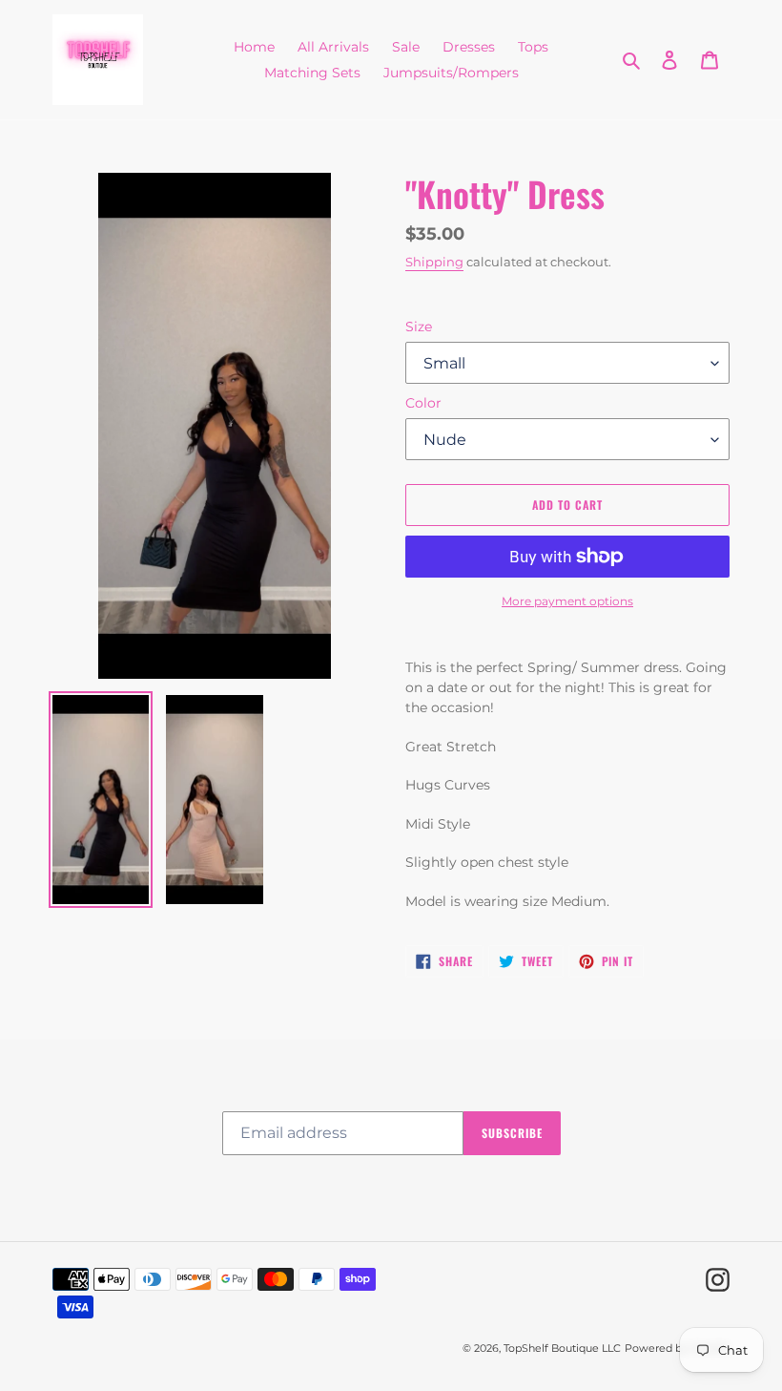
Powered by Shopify (677, 1348)
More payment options (567, 601)
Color (423, 402)
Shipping (434, 261)
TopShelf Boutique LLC (562, 1348)
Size (418, 326)
